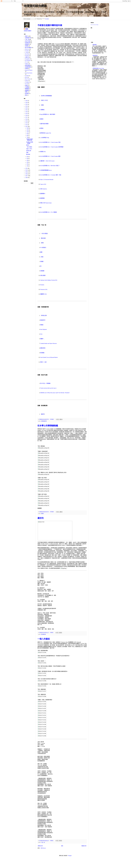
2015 (26, 121)
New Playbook (43, 329)
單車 (42, 242)
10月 (28, 131)
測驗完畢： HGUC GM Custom (47, 160)
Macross (27, 49)
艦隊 (41, 252)
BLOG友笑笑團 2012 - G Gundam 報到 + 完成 (50, 175)
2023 (26, 106)
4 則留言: (52, 840)
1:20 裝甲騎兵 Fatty (44, 137)
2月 (27, 164)
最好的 (42, 414)
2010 (26, 170)
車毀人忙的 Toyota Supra (46, 202)
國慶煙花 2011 (43, 294)
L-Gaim (26, 52)
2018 (26, 115)
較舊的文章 (84, 845)
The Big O (27, 82)
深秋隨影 (42, 270)
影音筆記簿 (43, 634)
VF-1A (26, 62)
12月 (28, 128)
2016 (26, 119)
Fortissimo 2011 (43, 289)
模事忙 (42, 513)
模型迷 (41, 128)
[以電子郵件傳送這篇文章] (56, 419)
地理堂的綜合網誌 (35, 5)
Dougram (27, 55)
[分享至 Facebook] (60, 419)
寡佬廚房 (27, 44)
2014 (26, 122)
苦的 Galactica (43, 188)
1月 (27, 165)
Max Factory (27, 78)
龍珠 (26, 95)
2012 (26, 126)
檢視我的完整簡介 (28, 30)
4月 (27, 160)
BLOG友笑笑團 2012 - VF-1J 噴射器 (48, 212)
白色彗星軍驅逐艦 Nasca (46, 170)
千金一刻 (43, 842)
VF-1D (26, 83)
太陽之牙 (27, 57)
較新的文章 (40, 845)
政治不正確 (27, 41)
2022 (26, 108)
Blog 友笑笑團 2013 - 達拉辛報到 (47, 114)
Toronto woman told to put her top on (48, 388)
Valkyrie (26, 63)
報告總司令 (42, 320)
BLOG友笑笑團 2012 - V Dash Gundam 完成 (50, 142)
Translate (47, 18)
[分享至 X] (59, 419)
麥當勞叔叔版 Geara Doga (98, 68)
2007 (26, 175)
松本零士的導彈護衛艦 (46, 95)
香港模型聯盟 (28, 66)
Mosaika (42, 284)
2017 (26, 117)
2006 (26, 177)
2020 (26, 111)
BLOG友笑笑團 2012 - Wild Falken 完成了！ (50, 165)
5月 (27, 158)
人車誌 (41, 256)
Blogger (70, 855)
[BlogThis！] (58, 419)
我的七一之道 (43, 362)
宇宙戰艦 (27, 87)
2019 (26, 113)
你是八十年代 (44, 100)
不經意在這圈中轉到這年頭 (50, 25)
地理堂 (26, 28)
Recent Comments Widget (94, 24)
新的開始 (42, 352)
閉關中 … (42, 338)
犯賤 (42, 105)
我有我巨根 (95, 55)
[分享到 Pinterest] (61, 419)
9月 (27, 133)
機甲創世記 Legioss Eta (45, 133)
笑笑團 (26, 45)
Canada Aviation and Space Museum (48, 343)
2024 (26, 104)
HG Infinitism (28, 60)
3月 (27, 162)
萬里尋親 (94, 44)
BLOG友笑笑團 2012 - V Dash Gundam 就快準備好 (51, 146)
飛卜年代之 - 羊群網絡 (45, 383)
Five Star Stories (28, 72)
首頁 (62, 845)
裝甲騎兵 (27, 93)
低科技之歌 (43, 315)
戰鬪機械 (27, 88)
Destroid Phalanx (28, 70)
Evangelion (27, 58)
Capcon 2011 (43, 184)
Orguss (26, 80)
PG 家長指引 (43, 247)
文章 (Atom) (43, 848)
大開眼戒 (42, 109)
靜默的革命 (42, 348)
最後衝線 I (42, 198)
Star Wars (27, 54)
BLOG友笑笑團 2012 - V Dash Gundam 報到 (50, 156)
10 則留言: (52, 419)
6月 (27, 156)
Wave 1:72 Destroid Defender (46, 179)
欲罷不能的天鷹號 (44, 123)
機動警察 (27, 90)
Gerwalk (27, 75)
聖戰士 (26, 91)
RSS (41, 334)
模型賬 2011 (43, 151)
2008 (26, 173)
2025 (26, 102)
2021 (26, 109)
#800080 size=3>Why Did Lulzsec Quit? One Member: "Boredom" (55, 392)
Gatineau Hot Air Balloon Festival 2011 (48, 280)
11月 (28, 130)
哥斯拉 (26, 85)
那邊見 (41, 324)
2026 (26, 100)
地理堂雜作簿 (44, 421)
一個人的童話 (44, 233)
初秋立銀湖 (42, 275)
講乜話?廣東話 (28, 47)
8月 (27, 135)
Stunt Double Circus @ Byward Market (49, 357)
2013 (26, 124)
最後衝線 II (42, 193)
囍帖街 (41, 119)
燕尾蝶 (41, 261)
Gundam (27, 50)
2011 (26, 168)
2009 (26, 172)
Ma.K (26, 77)
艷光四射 (43, 238)
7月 (27, 137)
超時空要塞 (27, 65)
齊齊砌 (26, 68)
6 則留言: (52, 632)
